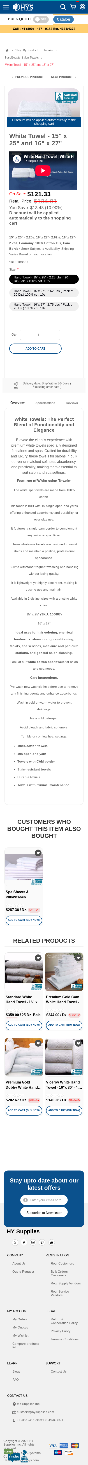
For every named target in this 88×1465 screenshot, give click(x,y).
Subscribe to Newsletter (44, 1213)
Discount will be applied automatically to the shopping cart (44, 121)
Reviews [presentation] (72, 403)
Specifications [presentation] (45, 403)
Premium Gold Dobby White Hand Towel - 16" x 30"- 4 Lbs (22, 1085)
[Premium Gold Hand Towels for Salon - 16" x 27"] (64, 972)
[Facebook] (24, 1242)
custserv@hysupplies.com (35, 1412)
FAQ (15, 1379)
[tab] (17, 402)
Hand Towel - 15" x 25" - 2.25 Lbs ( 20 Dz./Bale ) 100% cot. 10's (41, 279)
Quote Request (23, 1271)
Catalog (63, 19)
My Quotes (20, 1327)
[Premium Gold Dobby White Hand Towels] (24, 1057)
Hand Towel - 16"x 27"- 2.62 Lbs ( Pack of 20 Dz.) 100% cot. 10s (43, 292)
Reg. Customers (62, 1263)
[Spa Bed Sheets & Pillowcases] (24, 867)
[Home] (7, 50)
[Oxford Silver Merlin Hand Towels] (24, 972)
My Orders (20, 1319)
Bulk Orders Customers (59, 1273)
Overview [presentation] (17, 403)
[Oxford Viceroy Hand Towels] (64, 1057)
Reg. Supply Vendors (66, 1283)
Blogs (16, 1371)
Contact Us (59, 1371)
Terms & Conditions (65, 1339)
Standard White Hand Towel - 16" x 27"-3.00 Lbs (21, 1000)
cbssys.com (30, 1460)
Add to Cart (35, 348)
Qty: (14, 334)
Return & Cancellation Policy (64, 1321)
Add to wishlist (38, 853)
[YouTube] (51, 1243)
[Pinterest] (42, 1243)
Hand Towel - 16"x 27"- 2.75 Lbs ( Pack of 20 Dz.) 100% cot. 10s (43, 306)
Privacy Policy (60, 1331)
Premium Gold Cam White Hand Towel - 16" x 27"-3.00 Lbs (62, 1000)
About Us (18, 1263)
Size (12, 269)
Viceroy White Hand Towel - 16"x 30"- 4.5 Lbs (63, 1085)
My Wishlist (20, 1335)
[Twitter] (15, 1243)
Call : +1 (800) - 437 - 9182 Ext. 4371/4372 (44, 29)
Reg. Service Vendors (60, 1293)
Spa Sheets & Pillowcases (17, 894)
